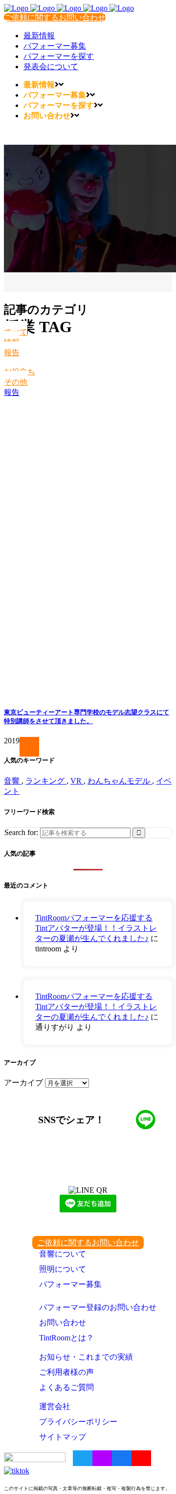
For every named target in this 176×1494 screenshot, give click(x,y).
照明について (62, 1269)
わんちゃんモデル (120, 781)
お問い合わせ (62, 1322)
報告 (12, 352)
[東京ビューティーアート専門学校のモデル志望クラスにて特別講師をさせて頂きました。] (88, 547)
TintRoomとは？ (66, 1338)
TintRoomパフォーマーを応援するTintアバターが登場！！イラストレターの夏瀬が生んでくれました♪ (96, 928)
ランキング (45, 781)
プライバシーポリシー (78, 1421)
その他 (15, 382)
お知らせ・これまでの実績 (86, 1357)
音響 (13, 781)
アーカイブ (23, 1082)
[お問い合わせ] (36, 747)
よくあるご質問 (66, 1387)
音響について (62, 1254)
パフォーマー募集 (70, 1284)
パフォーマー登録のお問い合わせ (97, 1307)
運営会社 (54, 1406)
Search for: (21, 832)
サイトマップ (62, 1437)
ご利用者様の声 (66, 1372)
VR (77, 781)
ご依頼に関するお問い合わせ (55, 17)
